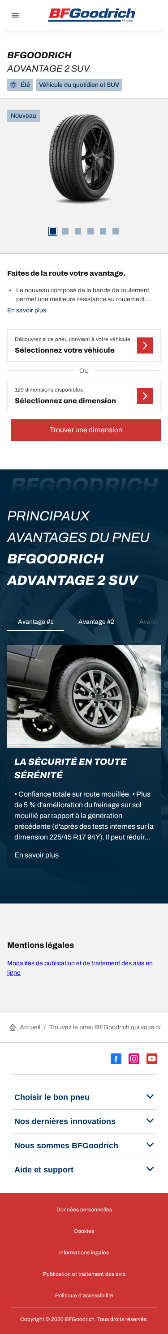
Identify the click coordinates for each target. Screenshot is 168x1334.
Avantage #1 (35, 621)
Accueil (30, 1027)
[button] (84, 345)
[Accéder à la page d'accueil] (92, 15)
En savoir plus (26, 310)
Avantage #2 (96, 621)
